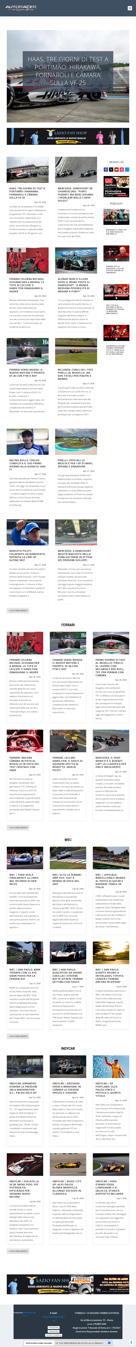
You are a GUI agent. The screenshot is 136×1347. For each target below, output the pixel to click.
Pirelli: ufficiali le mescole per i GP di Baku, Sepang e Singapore (75, 463)
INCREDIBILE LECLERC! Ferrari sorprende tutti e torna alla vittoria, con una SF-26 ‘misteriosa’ (115, 350)
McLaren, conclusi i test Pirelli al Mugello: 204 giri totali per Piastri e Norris (75, 374)
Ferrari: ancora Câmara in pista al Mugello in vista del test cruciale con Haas (24, 764)
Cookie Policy (53, 1331)
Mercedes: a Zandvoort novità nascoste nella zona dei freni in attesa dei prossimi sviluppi (75, 555)
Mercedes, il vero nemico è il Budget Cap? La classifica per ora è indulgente (110, 762)
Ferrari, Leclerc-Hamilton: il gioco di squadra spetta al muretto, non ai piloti (67, 764)
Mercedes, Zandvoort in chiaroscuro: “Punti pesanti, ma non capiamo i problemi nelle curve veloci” (75, 194)
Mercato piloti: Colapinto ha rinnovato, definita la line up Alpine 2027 (27, 555)
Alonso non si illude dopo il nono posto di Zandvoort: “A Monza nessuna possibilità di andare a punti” (74, 285)
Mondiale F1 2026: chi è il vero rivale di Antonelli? (116, 232)
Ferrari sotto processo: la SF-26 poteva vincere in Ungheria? (115, 269)
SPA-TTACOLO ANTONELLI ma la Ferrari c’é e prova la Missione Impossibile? (115, 309)
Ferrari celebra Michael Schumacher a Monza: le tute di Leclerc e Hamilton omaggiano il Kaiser (26, 285)
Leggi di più (68, 98)
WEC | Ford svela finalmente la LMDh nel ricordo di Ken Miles (23, 879)
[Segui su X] (111, 169)
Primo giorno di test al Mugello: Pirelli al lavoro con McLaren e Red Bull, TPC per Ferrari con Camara (110, 667)
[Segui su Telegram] (127, 169)
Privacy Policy (54, 1327)
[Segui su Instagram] (122, 169)
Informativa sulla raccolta (39, 1343)
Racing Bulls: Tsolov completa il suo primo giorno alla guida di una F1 (27, 465)
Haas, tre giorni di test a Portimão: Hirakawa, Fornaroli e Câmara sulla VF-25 (68, 71)
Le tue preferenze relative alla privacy (80, 1343)
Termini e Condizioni (53, 1335)
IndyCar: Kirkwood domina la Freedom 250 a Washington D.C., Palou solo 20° (23, 1088)
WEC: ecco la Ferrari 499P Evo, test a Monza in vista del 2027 (66, 879)
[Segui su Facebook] (106, 169)
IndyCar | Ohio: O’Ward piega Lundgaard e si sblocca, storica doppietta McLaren (109, 1187)
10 (78, 116)
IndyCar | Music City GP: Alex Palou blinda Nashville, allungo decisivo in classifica (66, 1187)
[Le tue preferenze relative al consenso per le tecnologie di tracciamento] (131, 1342)
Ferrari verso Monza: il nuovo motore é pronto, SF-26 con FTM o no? (27, 372)
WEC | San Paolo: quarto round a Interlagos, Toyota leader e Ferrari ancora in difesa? (109, 976)
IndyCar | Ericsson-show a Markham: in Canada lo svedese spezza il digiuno (66, 1088)
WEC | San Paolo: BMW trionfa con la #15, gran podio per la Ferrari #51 (24, 974)
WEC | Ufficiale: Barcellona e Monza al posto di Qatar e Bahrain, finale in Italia (110, 881)
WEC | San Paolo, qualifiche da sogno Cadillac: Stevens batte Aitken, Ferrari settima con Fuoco (67, 976)
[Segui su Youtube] (116, 169)
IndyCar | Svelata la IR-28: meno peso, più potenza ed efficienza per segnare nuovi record (24, 1189)
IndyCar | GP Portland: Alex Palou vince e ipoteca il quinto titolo (108, 1089)
